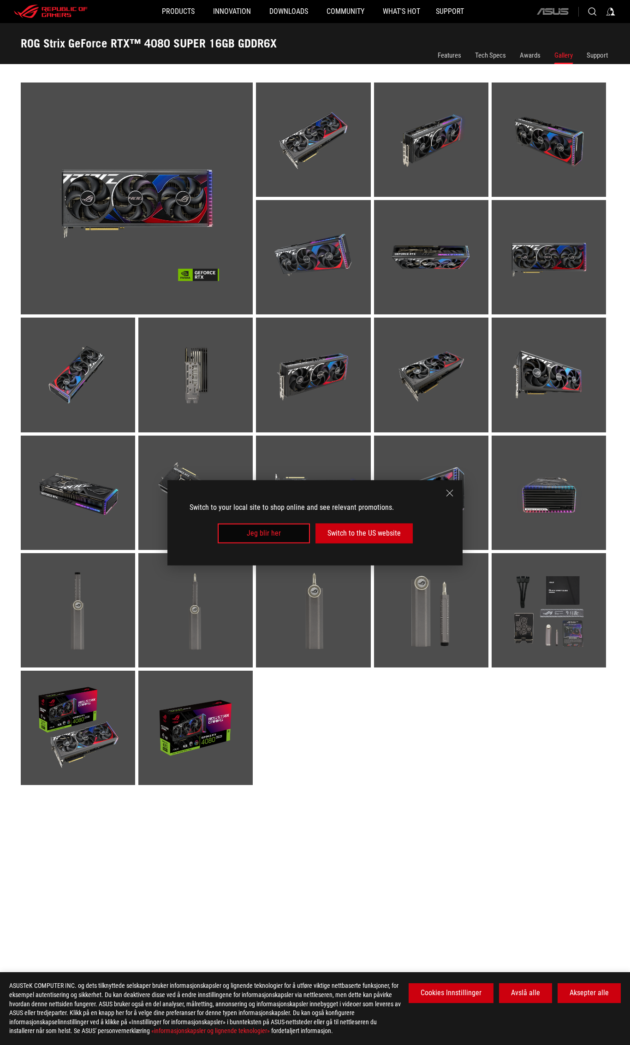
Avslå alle (525, 992)
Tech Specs (490, 55)
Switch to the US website (364, 533)
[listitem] (138, 200)
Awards (530, 55)
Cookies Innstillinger (451, 992)
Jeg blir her (264, 533)
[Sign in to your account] (610, 11)
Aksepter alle (589, 992)
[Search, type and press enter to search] (592, 12)
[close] (449, 492)
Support (597, 55)
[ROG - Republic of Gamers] (51, 11)
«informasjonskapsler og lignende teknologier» (210, 1030)
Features (449, 55)
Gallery (563, 55)
